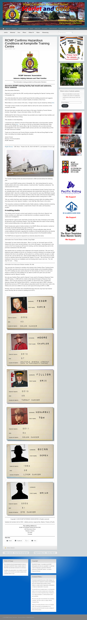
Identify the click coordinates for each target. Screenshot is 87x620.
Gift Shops (44, 28)
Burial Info (37, 28)
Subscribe (65, 105)
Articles (6, 32)
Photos (24, 32)
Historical (12, 32)
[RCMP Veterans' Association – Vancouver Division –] (44, 25)
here (53, 102)
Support (78, 28)
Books (31, 28)
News (19, 32)
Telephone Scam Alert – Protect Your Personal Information (16, 552)
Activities (14, 28)
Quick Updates (70, 28)
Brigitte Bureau (9, 146)
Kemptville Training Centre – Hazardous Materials (45, 552)
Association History (23, 28)
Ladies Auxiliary (53, 28)
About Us (8, 28)
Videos (38, 32)
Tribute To (31, 32)
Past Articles (62, 28)
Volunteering (45, 32)
